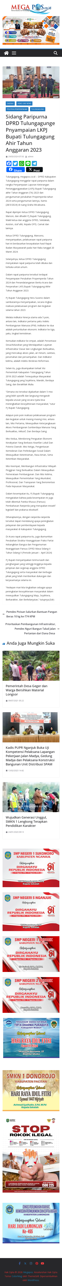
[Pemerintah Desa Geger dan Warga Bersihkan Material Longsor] (31, 653)
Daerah (10, 103)
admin (30, 156)
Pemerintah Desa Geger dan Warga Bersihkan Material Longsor (26, 690)
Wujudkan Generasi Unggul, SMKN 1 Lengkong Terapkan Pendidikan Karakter (26, 821)
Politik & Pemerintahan (17, 109)
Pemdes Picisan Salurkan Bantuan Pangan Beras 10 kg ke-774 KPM (31, 614)
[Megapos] (6, 53)
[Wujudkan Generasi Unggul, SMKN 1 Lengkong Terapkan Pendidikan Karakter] (31, 784)
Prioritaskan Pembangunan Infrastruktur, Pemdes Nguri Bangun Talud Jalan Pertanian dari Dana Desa (30, 628)
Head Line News (24, 103)
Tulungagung (37, 109)
